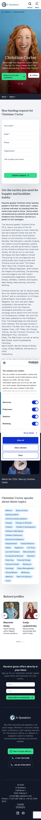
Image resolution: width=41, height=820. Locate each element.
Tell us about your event (14, 159)
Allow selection (20, 448)
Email (7, 134)
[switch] (35, 409)
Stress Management (25, 568)
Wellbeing (25, 572)
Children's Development (25, 527)
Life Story (31, 548)
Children (9, 527)
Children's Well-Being (14, 531)
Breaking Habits (12, 515)
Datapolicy (20, 807)
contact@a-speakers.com (20, 796)
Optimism (31, 556)
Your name (9, 126)
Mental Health (29, 552)
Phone (6, 142)
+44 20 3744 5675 (22, 765)
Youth (8, 581)
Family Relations (27, 543)
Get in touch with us (21, 751)
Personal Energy (23, 560)
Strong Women (11, 572)
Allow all (20, 440)
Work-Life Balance (24, 577)
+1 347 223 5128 (21, 758)
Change (9, 523)
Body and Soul (21, 510)
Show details (29, 433)
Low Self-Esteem (12, 552)
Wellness (9, 577)
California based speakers (16, 519)
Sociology (9, 568)
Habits (8, 548)
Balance (9, 510)
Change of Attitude (23, 523)
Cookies (20, 804)
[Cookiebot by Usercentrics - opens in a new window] (28, 362)
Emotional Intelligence (15, 539)
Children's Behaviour (14, 535)
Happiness (19, 548)
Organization (9, 151)
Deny (20, 455)
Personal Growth (12, 564)
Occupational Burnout (14, 556)
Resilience (27, 564)
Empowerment (11, 543)
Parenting (9, 560)
